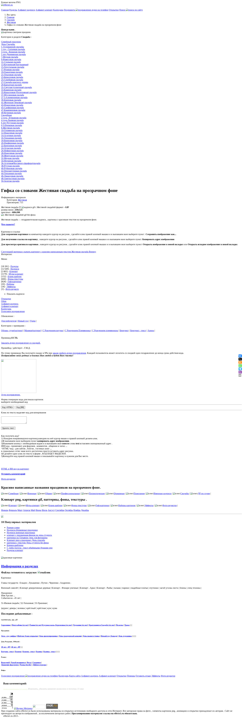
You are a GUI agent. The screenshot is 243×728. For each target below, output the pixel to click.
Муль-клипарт (33, 505)
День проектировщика (48, 636)
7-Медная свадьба (9, 57)
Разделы (13, 10)
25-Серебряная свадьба (12, 80)
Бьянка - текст (49, 651)
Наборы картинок (126, 505)
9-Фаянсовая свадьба (11, 59)
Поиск (122, 10)
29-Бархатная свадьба (11, 85)
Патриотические (97, 493)
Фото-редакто (12, 289)
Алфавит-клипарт (9, 306)
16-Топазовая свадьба (11, 138)
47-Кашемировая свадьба (13, 110)
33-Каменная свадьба (11, 90)
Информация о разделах (19, 566)
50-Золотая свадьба (10, 181)
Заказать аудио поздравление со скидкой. (20, 343)
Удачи (33, 321)
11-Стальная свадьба (11, 62)
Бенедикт (124, 330)
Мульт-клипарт (16, 274)
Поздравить (70, 10)
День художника (125, 636)
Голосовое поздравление (13, 311)
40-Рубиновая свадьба (11, 168)
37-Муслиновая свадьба (12, 95)
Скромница (6, 625)
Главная (5, 10)
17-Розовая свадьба (10, 69)
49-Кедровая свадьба (11, 112)
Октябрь (69, 510)
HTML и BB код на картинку (15, 469)
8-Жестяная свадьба (10, 128)
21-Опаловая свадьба (11, 74)
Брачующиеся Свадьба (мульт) (102, 625)
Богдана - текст (7, 651)
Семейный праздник (11, 42)
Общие (48, 493)
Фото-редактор (8, 479)
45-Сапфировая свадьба (12, 107)
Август (51, 510)
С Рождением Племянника (78, 330)
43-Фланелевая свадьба (12, 105)
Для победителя (8, 321)
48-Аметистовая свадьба (12, 178)
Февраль (13, 510)
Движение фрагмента (10, 665)
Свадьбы (184, 493)
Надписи (15, 269)
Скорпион (37, 662)
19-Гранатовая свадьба (12, 72)
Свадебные (6, 115)
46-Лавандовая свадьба (12, 176)
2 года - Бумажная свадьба (13, 118)
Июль (44, 510)
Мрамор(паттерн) (32, 330)
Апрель (26, 510)
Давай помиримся (18, 662)
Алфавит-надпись (9, 304)
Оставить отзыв (143, 676)
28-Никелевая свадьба (11, 153)
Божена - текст (29, 651)
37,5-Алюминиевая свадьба (14, 97)
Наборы (10, 284)
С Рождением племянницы (105, 330)
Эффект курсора (39, 665)
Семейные (14, 493)
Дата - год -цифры (8, 636)
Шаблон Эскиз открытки (27, 636)
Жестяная (22, 200)
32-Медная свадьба (10, 158)
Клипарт (13, 271)
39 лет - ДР (5, 647)
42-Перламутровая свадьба (14, 171)
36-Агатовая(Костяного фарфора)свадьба (20, 163)
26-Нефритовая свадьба (12, 150)
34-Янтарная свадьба (11, 161)
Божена (18, 651)
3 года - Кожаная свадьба (13, 52)
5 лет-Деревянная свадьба (13, 54)
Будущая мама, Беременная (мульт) (57, 625)
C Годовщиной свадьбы (12, 47)
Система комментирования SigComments (15, 689)
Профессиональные (70, 493)
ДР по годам (204, 493)
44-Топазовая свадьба (11, 173)
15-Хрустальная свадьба (12, 67)
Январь (4, 510)
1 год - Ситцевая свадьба (13, 49)
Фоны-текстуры (15, 279)
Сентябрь (59, 510)
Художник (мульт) (80, 625)
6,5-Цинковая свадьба (11, 125)
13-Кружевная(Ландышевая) (14, 64)
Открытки (114, 10)
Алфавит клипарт (44, 10)
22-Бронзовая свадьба (11, 145)
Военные (32, 493)
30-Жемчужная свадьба (12, 156)
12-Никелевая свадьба (11, 133)
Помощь (131, 676)
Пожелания (139, 493)
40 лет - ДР (15, 647)
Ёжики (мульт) (36, 625)
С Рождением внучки (53, 330)
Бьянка (39, 651)
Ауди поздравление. (10, 394)
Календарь (58, 10)
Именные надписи (162, 493)
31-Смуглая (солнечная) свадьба (16, 87)
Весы (29, 662)
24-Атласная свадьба (11, 148)
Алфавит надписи (26, 10)
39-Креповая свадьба (11, 100)
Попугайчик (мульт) (20, 625)
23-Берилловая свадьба (12, 77)
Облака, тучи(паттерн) (12, 330)
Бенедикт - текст (138, 330)
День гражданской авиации (70, 636)
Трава (127, 625)
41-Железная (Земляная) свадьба (16, 102)
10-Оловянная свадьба (11, 130)
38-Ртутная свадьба (10, 166)
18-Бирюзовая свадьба (11, 140)
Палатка (119, 625)
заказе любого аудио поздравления (69, 353)
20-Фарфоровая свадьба (12, 143)
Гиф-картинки (14, 281)
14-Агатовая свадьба (11, 135)
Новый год (23, 321)
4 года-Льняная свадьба (12, 120)
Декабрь (85, 510)
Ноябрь (76, 510)
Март (19, 510)
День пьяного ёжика (91, 636)
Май (33, 510)
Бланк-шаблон (15, 276)
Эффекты (11, 286)
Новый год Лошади (109, 636)
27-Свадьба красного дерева (14, 82)
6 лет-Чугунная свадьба (12, 123)
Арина (151, 330)
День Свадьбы (8, 44)
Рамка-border (25, 665)
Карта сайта (75, 676)
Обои (3, 301)
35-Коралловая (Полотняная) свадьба (19, 92)
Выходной (5, 662)
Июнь (38, 510)
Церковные (119, 493)
